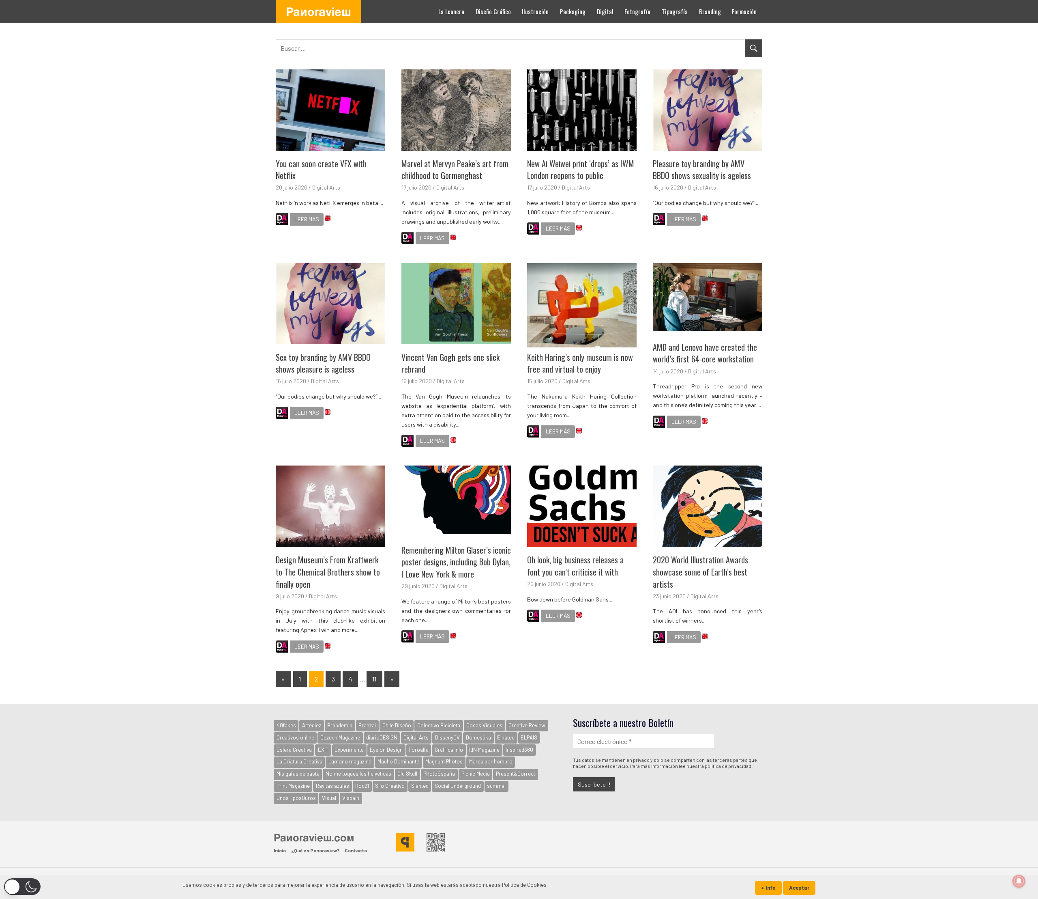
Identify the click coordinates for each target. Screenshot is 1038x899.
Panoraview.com (314, 837)
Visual (329, 798)
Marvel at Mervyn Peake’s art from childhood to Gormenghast (454, 169)
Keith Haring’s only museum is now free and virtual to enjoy (580, 363)
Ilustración (535, 11)
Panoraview (318, 11)
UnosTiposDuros (296, 798)
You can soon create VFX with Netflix (321, 169)
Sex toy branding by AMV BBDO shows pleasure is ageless (323, 363)
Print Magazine (293, 786)
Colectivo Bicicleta (438, 725)
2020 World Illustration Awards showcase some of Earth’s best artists (700, 572)
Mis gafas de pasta (298, 773)
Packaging (572, 11)
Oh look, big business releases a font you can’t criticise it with (575, 566)
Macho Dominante (398, 761)
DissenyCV (447, 737)
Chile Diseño (396, 725)
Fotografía (637, 11)
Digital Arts (326, 187)
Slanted (420, 786)
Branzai (367, 725)
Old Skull (407, 773)
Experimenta (349, 749)
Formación (744, 11)
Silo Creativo (390, 786)
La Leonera (451, 11)
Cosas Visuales (484, 725)
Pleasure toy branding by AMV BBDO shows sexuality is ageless (702, 169)
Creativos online (295, 737)
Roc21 (362, 786)
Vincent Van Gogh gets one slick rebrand (450, 363)
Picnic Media (475, 773)
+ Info (768, 887)
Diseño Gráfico (493, 11)
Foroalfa (419, 749)
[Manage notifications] (1018, 881)
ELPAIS (529, 737)
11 (374, 679)
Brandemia (339, 725)
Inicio (280, 850)
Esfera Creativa (294, 749)
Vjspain (350, 798)
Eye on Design (386, 749)
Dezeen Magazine (340, 737)
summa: (496, 786)
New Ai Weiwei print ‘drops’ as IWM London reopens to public (580, 169)
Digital (605, 11)
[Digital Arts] (282, 220)
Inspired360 (519, 749)
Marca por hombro (491, 761)
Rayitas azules (332, 786)
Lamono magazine (349, 761)
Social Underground (458, 786)
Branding (710, 11)
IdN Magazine (484, 749)
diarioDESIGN (381, 737)
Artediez (311, 725)
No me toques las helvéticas (358, 773)
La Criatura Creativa (299, 761)
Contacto (356, 850)
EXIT (323, 749)
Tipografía (675, 11)
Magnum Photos (444, 761)
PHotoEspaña (439, 773)
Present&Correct (515, 773)
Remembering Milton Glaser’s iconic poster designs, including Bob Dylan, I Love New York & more (456, 562)
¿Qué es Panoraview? (315, 850)
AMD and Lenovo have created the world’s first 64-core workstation (705, 353)
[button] (22, 886)
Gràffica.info (449, 749)
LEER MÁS (306, 219)
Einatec (506, 737)
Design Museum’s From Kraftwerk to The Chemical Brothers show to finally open (328, 572)
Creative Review (526, 725)
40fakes (286, 725)
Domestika (478, 737)
